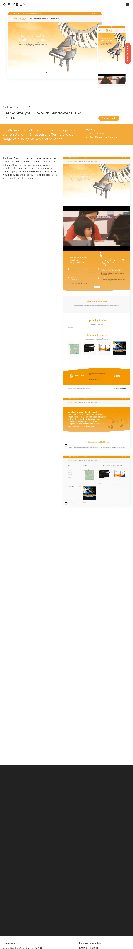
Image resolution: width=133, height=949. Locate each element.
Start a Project (127, 53)
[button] (127, 4)
